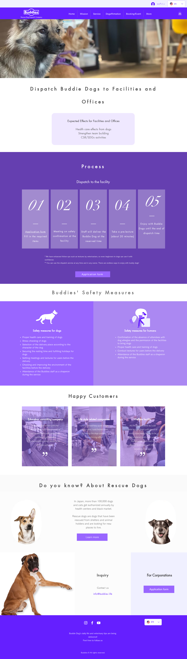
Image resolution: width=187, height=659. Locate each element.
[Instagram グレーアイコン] (86, 623)
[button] (83, 14)
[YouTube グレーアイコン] (98, 623)
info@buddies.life (102, 593)
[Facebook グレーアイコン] (92, 623)
